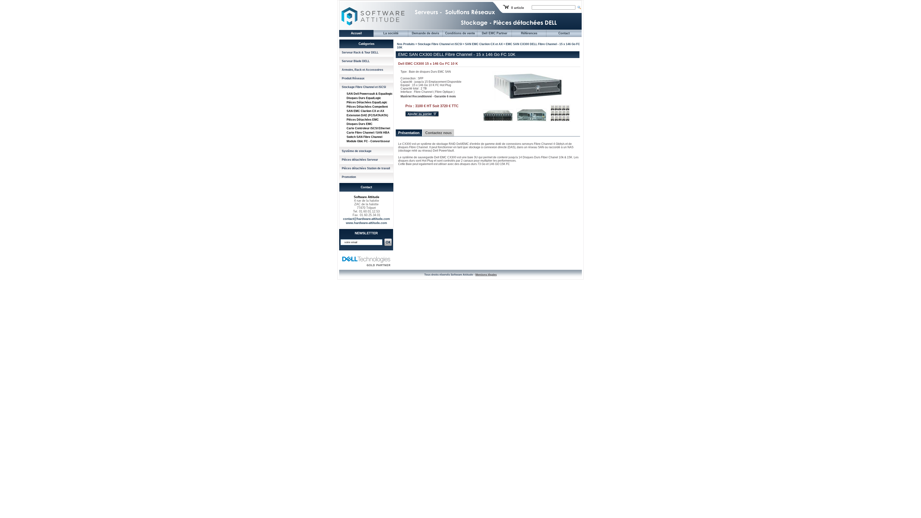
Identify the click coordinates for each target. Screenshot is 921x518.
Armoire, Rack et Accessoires (362, 69)
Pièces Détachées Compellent (367, 106)
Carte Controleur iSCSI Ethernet (368, 128)
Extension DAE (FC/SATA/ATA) (367, 115)
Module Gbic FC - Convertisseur (368, 141)
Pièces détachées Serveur (360, 159)
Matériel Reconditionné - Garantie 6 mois (428, 96)
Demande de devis (425, 33)
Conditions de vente (460, 33)
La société (390, 33)
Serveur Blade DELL (356, 61)
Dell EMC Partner (494, 33)
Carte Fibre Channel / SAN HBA (368, 132)
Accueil (356, 33)
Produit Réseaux (353, 78)
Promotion (349, 177)
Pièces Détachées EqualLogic (367, 102)
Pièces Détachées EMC (363, 119)
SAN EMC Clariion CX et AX (365, 111)
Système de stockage (357, 151)
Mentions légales (486, 274)
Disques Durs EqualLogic (364, 98)
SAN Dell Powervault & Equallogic (370, 93)
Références (529, 33)
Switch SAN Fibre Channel (364, 137)
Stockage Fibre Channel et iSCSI (364, 87)
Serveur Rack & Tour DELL (360, 52)
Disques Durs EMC (359, 124)
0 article (517, 8)
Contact (564, 33)
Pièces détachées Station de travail (366, 168)
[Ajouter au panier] (422, 115)
